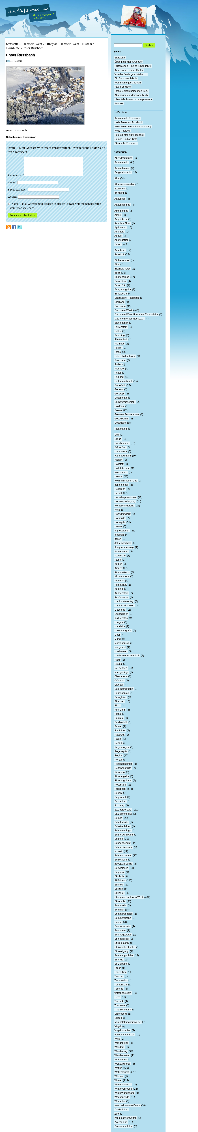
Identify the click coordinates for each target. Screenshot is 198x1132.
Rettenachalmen (123, 764)
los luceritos (121, 618)
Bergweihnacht (122, 172)
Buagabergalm (122, 289)
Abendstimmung (123, 158)
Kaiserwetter (121, 551)
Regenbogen (121, 747)
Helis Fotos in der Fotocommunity (132, 126)
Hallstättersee (122, 468)
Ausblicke (119, 250)
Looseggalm (121, 614)
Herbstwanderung (124, 505)
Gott (116, 434)
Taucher (118, 976)
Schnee (118, 839)
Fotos (117, 352)
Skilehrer (119, 893)
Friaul (117, 372)
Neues (118, 664)
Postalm (118, 718)
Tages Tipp (120, 972)
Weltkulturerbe (122, 1063)
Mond (117, 639)
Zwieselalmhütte (123, 1126)
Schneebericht (122, 843)
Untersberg (120, 1013)
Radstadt (119, 734)
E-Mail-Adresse (17, 189)
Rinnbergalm (121, 776)
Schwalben (120, 859)
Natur (117, 659)
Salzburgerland (122, 809)
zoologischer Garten (125, 1118)
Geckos (118, 389)
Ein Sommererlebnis (125, 78)
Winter (118, 1080)
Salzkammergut (123, 814)
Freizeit (118, 364)
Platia (117, 714)
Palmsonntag (121, 693)
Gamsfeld (119, 385)
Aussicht (119, 254)
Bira (116, 264)
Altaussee (119, 198)
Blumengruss (121, 277)
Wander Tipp (121, 1043)
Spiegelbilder (121, 938)
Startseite (12, 44)
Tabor (117, 968)
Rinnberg (119, 772)
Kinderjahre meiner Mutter (128, 70)
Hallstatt (118, 464)
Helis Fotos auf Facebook (128, 122)
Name (12, 182)
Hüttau (118, 526)
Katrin (117, 559)
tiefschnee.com (122, 993)
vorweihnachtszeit (124, 1034)
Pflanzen (119, 701)
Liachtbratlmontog (124, 605)
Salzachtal (120, 801)
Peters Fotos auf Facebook (129, 135)
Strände (118, 959)
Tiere (117, 997)
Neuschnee (120, 668)
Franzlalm (119, 360)
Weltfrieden (120, 1059)
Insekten (119, 534)
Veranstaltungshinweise (127, 1022)
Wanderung (120, 1051)
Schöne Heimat (122, 855)
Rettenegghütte (122, 768)
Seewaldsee (121, 868)
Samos (118, 818)
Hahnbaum (120, 451)
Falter (117, 331)
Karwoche (120, 555)
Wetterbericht (121, 1072)
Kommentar (16, 175)
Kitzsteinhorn (121, 576)
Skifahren (119, 880)
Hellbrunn (119, 489)
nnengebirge (121, 672)
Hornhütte (119, 518)
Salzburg (119, 805)
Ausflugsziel (121, 240)
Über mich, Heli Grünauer (128, 61)
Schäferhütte (121, 822)
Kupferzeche (121, 597)
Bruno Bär (120, 285)
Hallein (118, 459)
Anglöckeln (120, 219)
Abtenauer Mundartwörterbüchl (131, 95)
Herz (117, 509)
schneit (118, 851)
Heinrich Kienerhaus (125, 480)
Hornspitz (119, 522)
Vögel (117, 1026)
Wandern (119, 1047)
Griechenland (121, 443)
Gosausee (120, 422)
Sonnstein (120, 930)
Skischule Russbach (125, 143)
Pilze (117, 705)
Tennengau (120, 984)
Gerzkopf (119, 393)
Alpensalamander (124, 184)
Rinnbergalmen (122, 780)
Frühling (119, 377)
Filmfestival (120, 339)
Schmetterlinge (122, 830)
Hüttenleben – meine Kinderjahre (132, 66)
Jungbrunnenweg (124, 547)
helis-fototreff (121, 484)
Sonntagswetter (123, 934)
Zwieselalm (120, 1122)
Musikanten (120, 651)
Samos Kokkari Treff (125, 139)
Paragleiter (120, 697)
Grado (117, 439)
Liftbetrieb (119, 609)
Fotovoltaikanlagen (125, 356)
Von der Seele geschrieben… (130, 74)
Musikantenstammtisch (127, 655)
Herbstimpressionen (125, 497)
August (118, 235)
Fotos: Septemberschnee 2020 (131, 91)
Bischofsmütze (122, 268)
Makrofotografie (122, 630)
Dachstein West (32, 44)
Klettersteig (120, 428)
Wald (117, 1038)
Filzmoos (119, 343)
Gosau (118, 410)
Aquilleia (119, 231)
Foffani (118, 347)
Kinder (118, 568)
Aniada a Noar (122, 223)
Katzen (118, 564)
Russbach (120, 789)
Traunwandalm (122, 1009)
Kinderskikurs (121, 572)
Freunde (119, 368)
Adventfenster (122, 168)
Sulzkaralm (120, 963)
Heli (8, 61)
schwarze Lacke (123, 863)
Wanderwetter (122, 1055)
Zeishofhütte (121, 1109)
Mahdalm (119, 626)
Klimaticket (120, 584)
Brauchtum (120, 281)
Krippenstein (121, 593)
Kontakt (118, 103)
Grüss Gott (120, 447)
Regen (118, 743)
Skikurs (118, 888)
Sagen (118, 793)
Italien (117, 539)
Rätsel (118, 739)
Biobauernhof (121, 260)
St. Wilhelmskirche (124, 947)
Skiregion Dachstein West (128, 897)
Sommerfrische (122, 918)
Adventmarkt (121, 162)
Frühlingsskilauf (123, 381)
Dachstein (120, 306)
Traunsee (119, 1005)
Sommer (119, 909)
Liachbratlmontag (123, 601)
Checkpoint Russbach (126, 297)
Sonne (118, 922)
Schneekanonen (123, 847)
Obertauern (120, 676)
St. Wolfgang (121, 951)
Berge (117, 244)
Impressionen (121, 530)
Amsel (117, 215)
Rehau (118, 759)
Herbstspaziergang (124, 501)
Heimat (118, 476)
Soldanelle (120, 905)
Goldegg (119, 406)
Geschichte (120, 397)
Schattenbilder (122, 826)
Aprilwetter (120, 227)
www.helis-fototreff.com (127, 1105)
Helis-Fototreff (122, 130)
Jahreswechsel (122, 543)
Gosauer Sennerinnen (126, 414)
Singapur (119, 872)
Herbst (118, 493)
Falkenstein (120, 327)
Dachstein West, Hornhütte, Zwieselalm (136, 314)
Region (118, 755)
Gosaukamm (121, 418)
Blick (117, 273)
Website (12, 196)
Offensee (119, 680)
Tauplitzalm (120, 980)
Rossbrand (120, 784)
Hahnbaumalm (122, 455)
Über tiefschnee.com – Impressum (133, 99)
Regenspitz (120, 751)
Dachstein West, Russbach (129, 318)
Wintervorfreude (123, 1088)
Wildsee (118, 1076)
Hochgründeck (122, 514)
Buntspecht (120, 293)
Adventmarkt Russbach (127, 118)
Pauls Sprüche (122, 86)
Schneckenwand (123, 834)
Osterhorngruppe (123, 689)
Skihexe (118, 884)
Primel (118, 726)
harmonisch (120, 472)
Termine (118, 988)
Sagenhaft (120, 797)
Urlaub (118, 1018)
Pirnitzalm (119, 709)
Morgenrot (120, 647)
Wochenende (121, 1097)
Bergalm (119, 192)
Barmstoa (119, 188)
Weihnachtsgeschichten (127, 82)
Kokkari (118, 589)
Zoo (116, 1113)
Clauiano (119, 302)
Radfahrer (119, 730)
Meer (117, 634)
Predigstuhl (120, 722)
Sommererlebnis (123, 913)
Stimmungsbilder (123, 955)
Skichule (119, 876)
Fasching (119, 335)
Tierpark (118, 1001)
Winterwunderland (124, 1093)
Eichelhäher (121, 322)
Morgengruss (121, 643)
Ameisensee (121, 210)
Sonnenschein (122, 926)
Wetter (118, 1068)
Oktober (118, 684)
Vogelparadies (122, 1030)
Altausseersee (122, 204)
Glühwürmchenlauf (124, 402)
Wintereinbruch (122, 1084)
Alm (116, 178)
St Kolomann (121, 943)
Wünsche (119, 1101)
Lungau (118, 622)
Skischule (119, 901)
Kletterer (119, 580)
